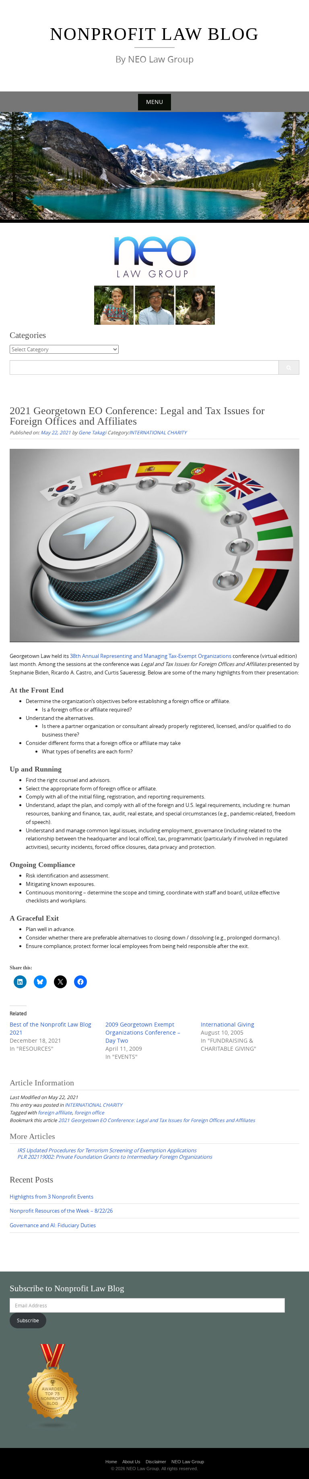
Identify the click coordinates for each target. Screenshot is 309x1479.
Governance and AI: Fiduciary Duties (53, 1225)
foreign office (89, 1112)
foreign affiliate (55, 1112)
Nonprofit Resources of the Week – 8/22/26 (61, 1210)
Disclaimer (156, 1461)
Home (111, 1461)
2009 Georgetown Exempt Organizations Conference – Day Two (142, 1032)
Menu (154, 102)
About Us (131, 1461)
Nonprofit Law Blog (154, 34)
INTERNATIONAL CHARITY (158, 432)
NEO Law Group (187, 1461)
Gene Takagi (92, 432)
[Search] (288, 367)
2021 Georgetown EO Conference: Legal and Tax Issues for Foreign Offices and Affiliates (156, 1120)
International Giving (227, 1024)
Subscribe (28, 1320)
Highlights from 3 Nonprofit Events (51, 1196)
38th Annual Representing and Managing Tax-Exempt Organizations (150, 656)
